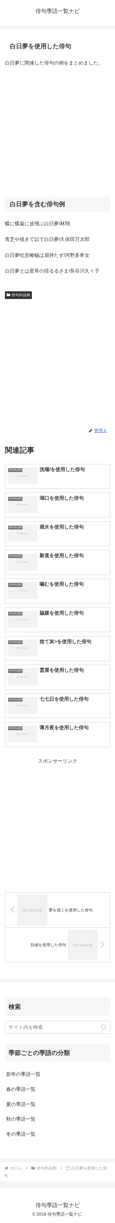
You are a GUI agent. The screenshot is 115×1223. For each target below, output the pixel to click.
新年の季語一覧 (23, 1074)
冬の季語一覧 (21, 1134)
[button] (103, 1027)
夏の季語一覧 (21, 1104)
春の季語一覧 (21, 1089)
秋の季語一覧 (21, 1119)
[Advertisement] (57, 132)
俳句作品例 (21, 295)
